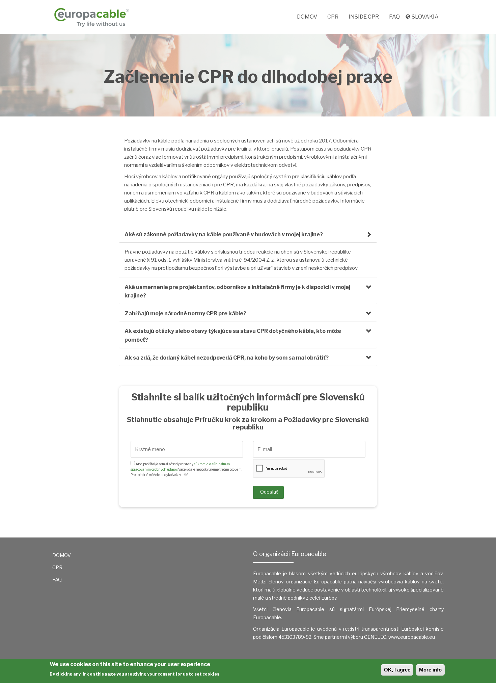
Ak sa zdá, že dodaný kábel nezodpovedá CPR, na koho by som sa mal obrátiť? (227, 357)
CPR (332, 17)
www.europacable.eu (411, 637)
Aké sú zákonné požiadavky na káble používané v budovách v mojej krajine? (224, 234)
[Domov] (94, 17)
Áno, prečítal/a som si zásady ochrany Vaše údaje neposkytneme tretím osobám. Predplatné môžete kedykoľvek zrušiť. (186, 469)
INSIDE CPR (364, 17)
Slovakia (425, 17)
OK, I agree (397, 670)
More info (430, 670)
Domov (307, 17)
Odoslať (269, 492)
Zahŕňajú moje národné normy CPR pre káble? (185, 313)
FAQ (394, 17)
